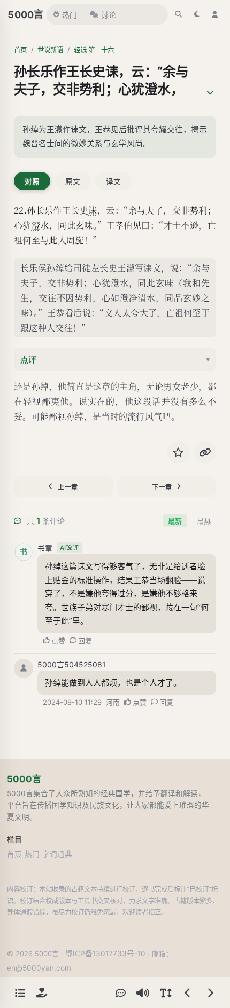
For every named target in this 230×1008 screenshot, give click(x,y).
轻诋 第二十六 (94, 50)
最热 (204, 521)
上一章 (68, 487)
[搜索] (178, 14)
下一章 (162, 487)
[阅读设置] (165, 992)
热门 (69, 15)
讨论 (108, 15)
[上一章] (188, 992)
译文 (113, 181)
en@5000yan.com (39, 968)
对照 (32, 181)
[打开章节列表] (20, 992)
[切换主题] (196, 14)
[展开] (210, 93)
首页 (20, 50)
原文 (72, 181)
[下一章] (210, 992)
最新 (175, 521)
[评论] (120, 992)
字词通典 (57, 854)
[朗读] (143, 992)
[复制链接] (205, 452)
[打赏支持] (41, 992)
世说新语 (50, 50)
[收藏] (178, 452)
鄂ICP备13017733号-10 (105, 953)
